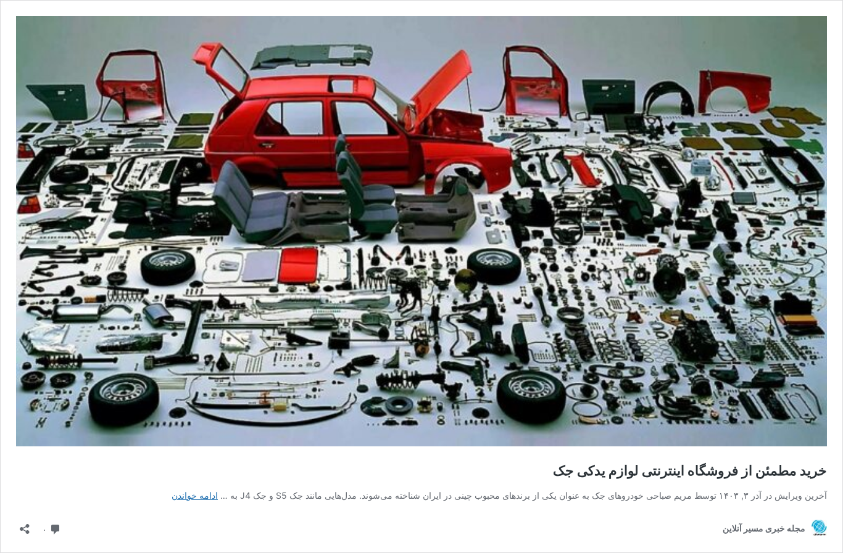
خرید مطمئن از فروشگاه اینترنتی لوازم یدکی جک (690, 470)
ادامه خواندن (195, 495)
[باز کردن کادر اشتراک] (24, 525)
